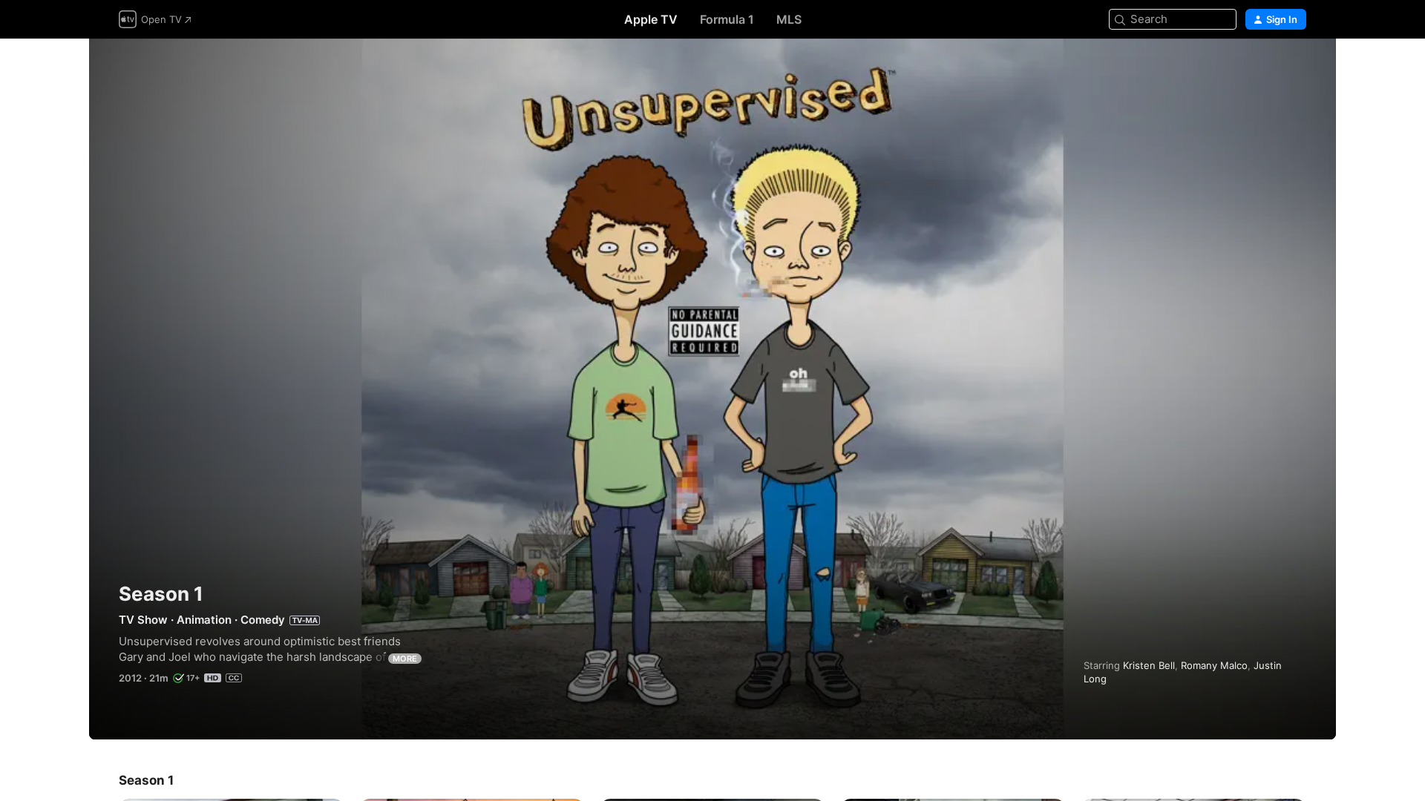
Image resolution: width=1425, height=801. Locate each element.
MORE (405, 658)
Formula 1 (727, 19)
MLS (789, 19)
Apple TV (651, 19)
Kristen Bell (1149, 665)
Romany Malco (1214, 665)
